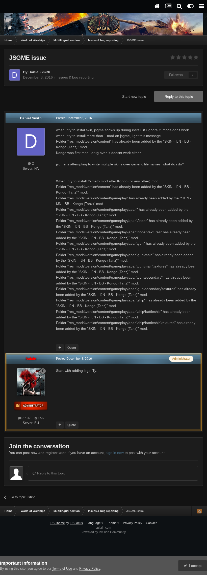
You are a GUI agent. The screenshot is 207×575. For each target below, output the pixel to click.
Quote (71, 348)
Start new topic (134, 96)
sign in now (115, 453)
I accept (194, 566)
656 (40, 418)
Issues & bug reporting (76, 77)
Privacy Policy (132, 523)
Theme (112, 523)
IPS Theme (57, 523)
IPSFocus (76, 523)
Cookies (151, 523)
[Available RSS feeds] (199, 511)
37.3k (26, 418)
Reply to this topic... (52, 473)
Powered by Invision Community (104, 532)
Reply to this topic (179, 96)
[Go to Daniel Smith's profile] (14, 75)
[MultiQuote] (60, 347)
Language (94, 523)
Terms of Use (62, 568)
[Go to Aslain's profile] (31, 382)
